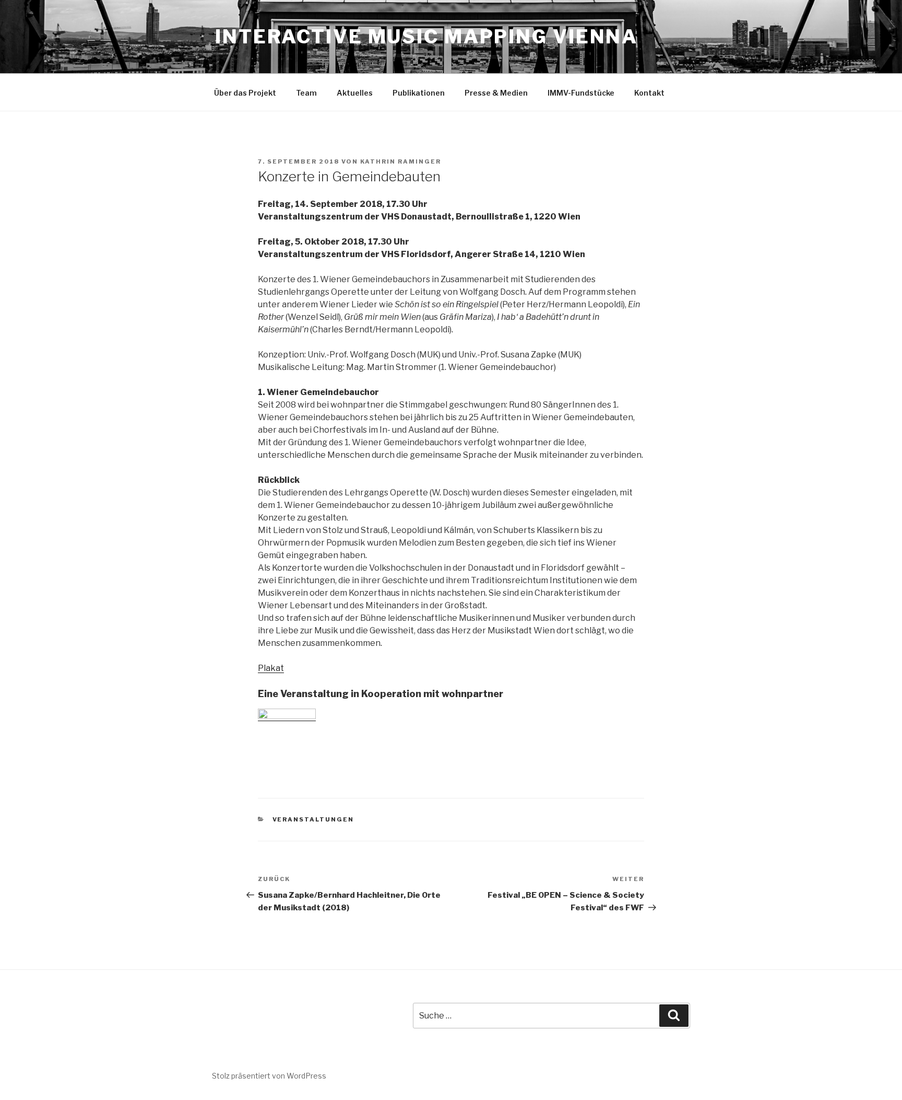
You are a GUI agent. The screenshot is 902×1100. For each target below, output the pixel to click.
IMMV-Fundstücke (581, 92)
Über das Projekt (245, 92)
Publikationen (419, 92)
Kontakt (649, 92)
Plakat (271, 668)
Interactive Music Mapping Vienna (426, 36)
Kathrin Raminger (400, 161)
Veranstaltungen (313, 819)
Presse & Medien (496, 92)
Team (306, 92)
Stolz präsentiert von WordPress (269, 1075)
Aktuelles (355, 92)
